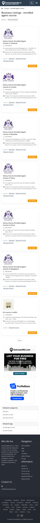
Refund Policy (25, 479)
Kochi (13, 507)
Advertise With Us (26, 476)
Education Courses (21, 59)
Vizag (28, 512)
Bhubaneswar (30, 500)
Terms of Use (25, 471)
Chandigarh (5, 502)
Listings (6, 8)
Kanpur (7, 507)
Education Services (8, 61)
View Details (32, 66)
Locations (24, 453)
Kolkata (18, 507)
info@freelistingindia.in (8, 489)
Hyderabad (24, 505)
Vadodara (22, 512)
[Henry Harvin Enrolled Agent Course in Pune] (8, 168)
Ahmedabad (8, 500)
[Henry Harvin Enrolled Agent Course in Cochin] (8, 77)
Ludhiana (32, 507)
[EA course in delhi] (8, 304)
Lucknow (24, 507)
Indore (31, 505)
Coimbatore (20, 502)
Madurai (5, 509)
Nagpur (18, 509)
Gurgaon (17, 505)
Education (11, 59)
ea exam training (7, 430)
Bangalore (16, 500)
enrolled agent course (9, 427)
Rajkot (11, 512)
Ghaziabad (6, 505)
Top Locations (25, 446)
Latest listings (25, 456)
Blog (22, 448)
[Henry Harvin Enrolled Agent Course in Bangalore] (8, 259)
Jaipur (36, 505)
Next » (20, 340)
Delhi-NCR (28, 502)
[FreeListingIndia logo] (11, 3)
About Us (24, 466)
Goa (12, 505)
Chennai (12, 502)
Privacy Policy (25, 474)
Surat (16, 512)
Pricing (23, 459)
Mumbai (12, 509)
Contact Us (24, 468)
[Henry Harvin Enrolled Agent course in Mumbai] (8, 124)
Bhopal (23, 500)
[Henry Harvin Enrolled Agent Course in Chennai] (8, 33)
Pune (34, 509)
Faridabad (35, 502)
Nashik (24, 509)
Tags (22, 451)
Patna (29, 509)
